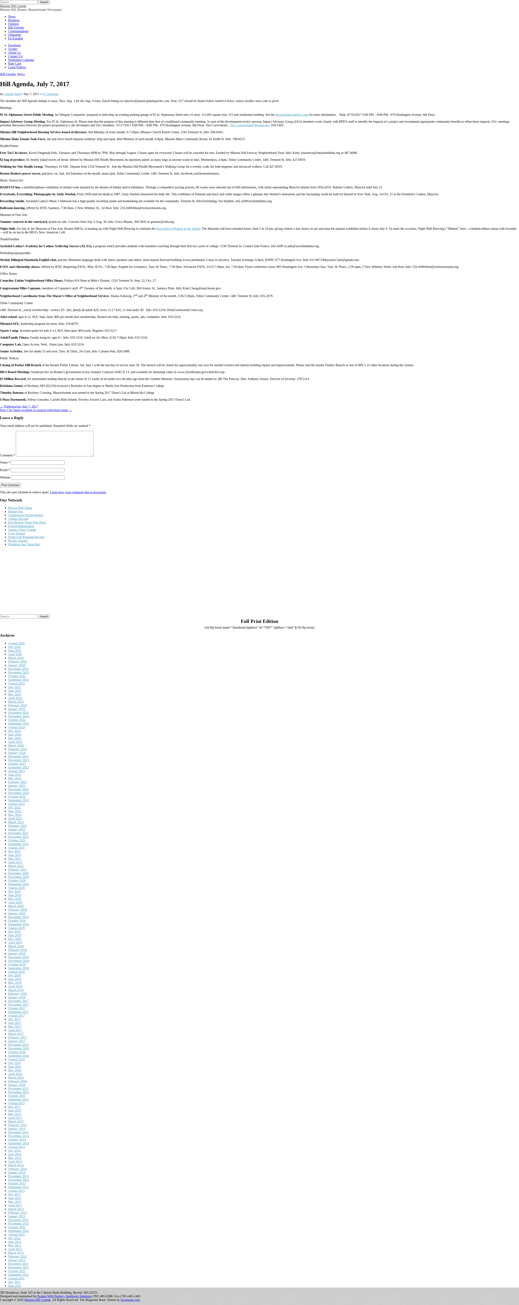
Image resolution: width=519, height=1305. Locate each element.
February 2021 (17, 869)
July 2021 (14, 851)
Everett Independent (21, 526)
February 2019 (17, 950)
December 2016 (18, 1044)
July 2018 (14, 975)
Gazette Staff (12, 94)
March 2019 (16, 946)
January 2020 (16, 913)
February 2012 (17, 1256)
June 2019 (14, 935)
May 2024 (14, 738)
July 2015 (14, 1107)
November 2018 (18, 961)
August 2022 (16, 804)
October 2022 (17, 796)
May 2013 (14, 1201)
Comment (7, 455)
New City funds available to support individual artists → (36, 410)
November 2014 (18, 1136)
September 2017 (18, 1012)
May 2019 (14, 939)
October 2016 (17, 1052)
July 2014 (14, 1150)
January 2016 (16, 1085)
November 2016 (18, 1048)
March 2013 (16, 1209)
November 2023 (18, 760)
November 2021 (18, 836)
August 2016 (16, 1059)
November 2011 (18, 1267)
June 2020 (14, 895)
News (12, 16)
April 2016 (15, 1074)
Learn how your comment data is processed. (78, 492)
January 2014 (16, 1172)
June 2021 (14, 855)
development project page (292, 114)
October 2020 (17, 880)
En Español (15, 38)
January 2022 (16, 829)
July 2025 (14, 687)
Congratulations (18, 31)
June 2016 (14, 1066)
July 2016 (14, 1063)
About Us (14, 52)
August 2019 (16, 928)
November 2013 (18, 1180)
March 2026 (16, 658)
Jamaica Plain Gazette (22, 529)
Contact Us (15, 56)
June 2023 (14, 774)
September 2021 (18, 844)
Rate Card (14, 63)
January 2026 (16, 665)
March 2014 (16, 1165)
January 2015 (16, 1128)
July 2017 (14, 1019)
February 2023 (17, 782)
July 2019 (14, 931)
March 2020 (16, 906)
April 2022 (15, 818)
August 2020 (16, 888)
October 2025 (17, 676)
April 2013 (15, 1205)
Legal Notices (17, 67)
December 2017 (18, 1001)
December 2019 (18, 917)
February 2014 (17, 1169)
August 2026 (16, 643)
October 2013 (17, 1183)
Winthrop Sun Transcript (24, 544)
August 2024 (16, 727)
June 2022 (14, 811)
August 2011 (16, 1278)
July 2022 (14, 807)
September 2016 (18, 1055)
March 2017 (16, 1034)
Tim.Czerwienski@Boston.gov (249, 125)
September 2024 (18, 723)
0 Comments (50, 94)
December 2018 (18, 957)
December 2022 (18, 789)
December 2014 (18, 1132)
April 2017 (15, 1030)
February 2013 (17, 1212)
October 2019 (17, 920)
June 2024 (14, 734)
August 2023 (16, 771)
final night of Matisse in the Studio (178, 228)
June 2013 (14, 1198)
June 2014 (14, 1154)
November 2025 (18, 672)
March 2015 (16, 1121)
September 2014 (18, 1143)
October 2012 (17, 1227)
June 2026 (14, 650)
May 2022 (14, 815)
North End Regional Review (26, 537)
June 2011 (14, 1285)
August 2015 (16, 1103)
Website (5, 477)
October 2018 (17, 964)
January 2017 (16, 1041)
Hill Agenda (16, 27)
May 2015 (14, 1114)
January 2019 (16, 953)
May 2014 (14, 1158)
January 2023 (16, 785)
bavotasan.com (130, 1300)
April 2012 (15, 1249)
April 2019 (15, 942)
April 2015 (15, 1117)
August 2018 (16, 971)
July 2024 (14, 731)
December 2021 (18, 833)
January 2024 (16, 752)
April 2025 (15, 698)
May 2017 (14, 1026)
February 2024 (17, 749)
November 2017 (18, 1004)
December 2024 (18, 712)
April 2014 (15, 1161)
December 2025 (18, 669)
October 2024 (17, 720)
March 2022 (16, 822)
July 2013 (14, 1194)
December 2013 (18, 1176)
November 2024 (18, 716)
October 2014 (17, 1139)
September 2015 (18, 1099)
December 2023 (18, 756)
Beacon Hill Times (20, 508)
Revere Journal (17, 540)
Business (13, 20)
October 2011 (17, 1271)
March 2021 (16, 866)
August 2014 (16, 1147)
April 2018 (15, 986)
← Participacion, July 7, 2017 (19, 406)
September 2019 (18, 924)
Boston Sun (15, 511)
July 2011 (14, 1282)
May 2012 (14, 1245)
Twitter (12, 49)
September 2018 (18, 968)
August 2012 (16, 1234)
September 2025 (18, 679)
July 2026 (14, 647)
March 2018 (16, 990)
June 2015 (14, 1110)
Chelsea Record (18, 518)
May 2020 (14, 898)
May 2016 (14, 1070)
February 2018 (17, 993)
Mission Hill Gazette (13, 6)
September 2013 (18, 1187)
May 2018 (14, 982)
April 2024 (15, 742)
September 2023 (18, 767)
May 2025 (14, 694)
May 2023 (14, 778)
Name (5, 462)
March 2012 (16, 1253)
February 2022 (17, 825)
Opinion (13, 24)
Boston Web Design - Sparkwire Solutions (64, 1296)
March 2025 (16, 701)
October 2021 (17, 840)
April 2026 (15, 654)
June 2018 (14, 979)
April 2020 (15, 902)
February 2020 (17, 909)
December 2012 (18, 1220)
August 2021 (16, 847)
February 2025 (17, 705)
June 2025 (14, 690)
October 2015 (17, 1096)
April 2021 (15, 862)
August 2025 (16, 683)
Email (5, 470)
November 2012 (18, 1223)
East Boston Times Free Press (27, 522)
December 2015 (18, 1088)
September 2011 (18, 1274)
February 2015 (17, 1125)
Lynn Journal (16, 533)
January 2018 (16, 997)
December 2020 (18, 873)
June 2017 (14, 1023)
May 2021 (14, 858)
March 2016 (16, 1077)
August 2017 (16, 1015)
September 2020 (18, 884)
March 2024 (16, 745)
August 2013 (16, 1190)
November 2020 (18, 877)
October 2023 (17, 763)
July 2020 (14, 891)
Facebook (14, 45)
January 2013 (16, 1216)
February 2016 (17, 1081)
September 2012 (18, 1231)
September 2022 (18, 800)
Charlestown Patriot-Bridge (25, 515)
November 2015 (18, 1092)
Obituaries (14, 34)
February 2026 (17, 661)
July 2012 (14, 1238)
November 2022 (18, 793)
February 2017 (17, 1037)
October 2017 (17, 1008)
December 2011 (18, 1263)
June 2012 (14, 1242)
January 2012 (16, 1260)
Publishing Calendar (21, 60)
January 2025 (16, 709)
